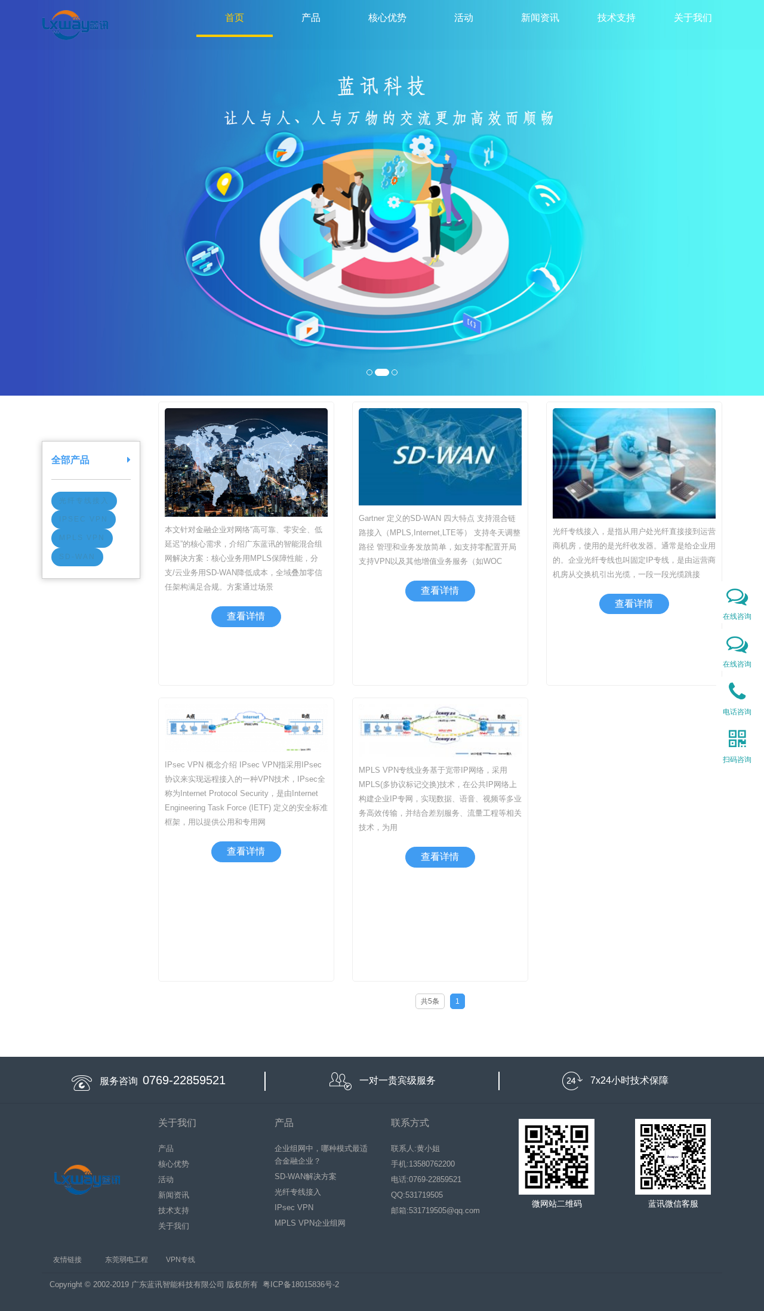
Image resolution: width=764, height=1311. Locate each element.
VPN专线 (180, 1260)
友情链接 (67, 1260)
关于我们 (693, 18)
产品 (311, 18)
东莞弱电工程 (126, 1260)
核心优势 (387, 18)
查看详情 (246, 616)
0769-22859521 (184, 1080)
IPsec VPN (83, 519)
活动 (463, 18)
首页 (234, 18)
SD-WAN (77, 557)
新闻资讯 (540, 18)
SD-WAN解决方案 (306, 1176)
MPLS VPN (82, 537)
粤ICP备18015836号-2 (301, 1284)
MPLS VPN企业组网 (310, 1223)
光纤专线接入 (84, 500)
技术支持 (616, 18)
